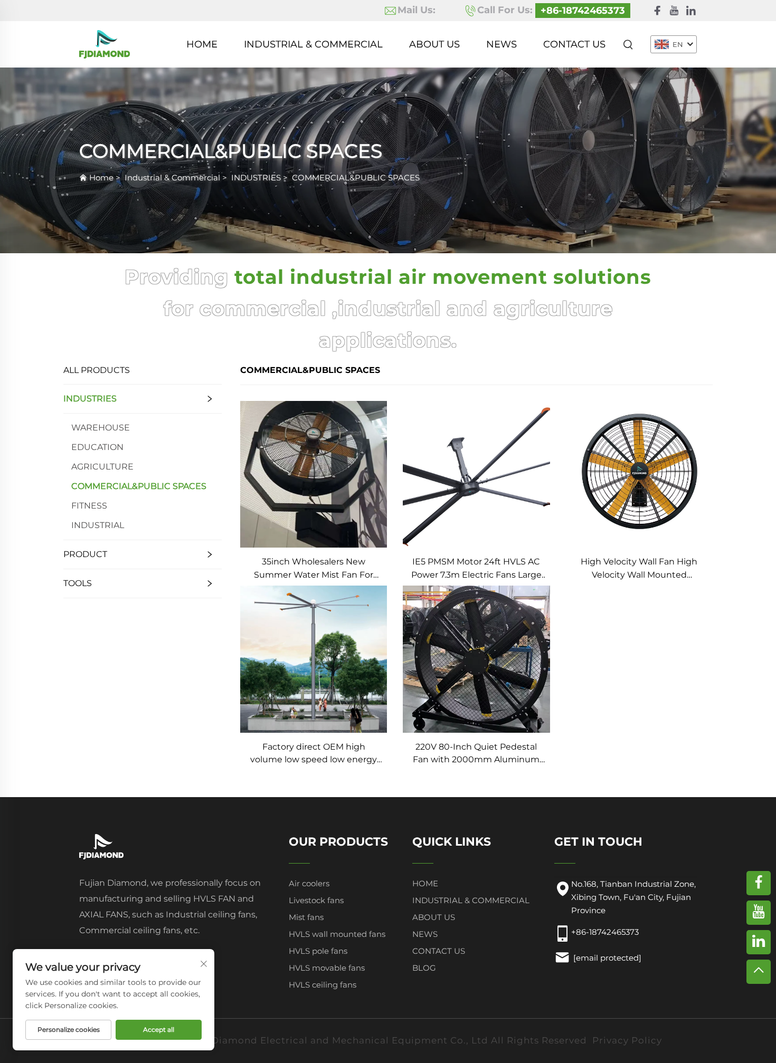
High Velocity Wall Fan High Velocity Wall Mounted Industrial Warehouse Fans (639, 569)
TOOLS (77, 583)
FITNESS (89, 506)
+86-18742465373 (583, 10)
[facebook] (657, 11)
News (501, 44)
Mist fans (306, 917)
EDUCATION (97, 447)
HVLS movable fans (327, 968)
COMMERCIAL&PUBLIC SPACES (356, 178)
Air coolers (309, 883)
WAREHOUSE (100, 428)
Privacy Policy (627, 1040)
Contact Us (574, 44)
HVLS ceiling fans (322, 985)
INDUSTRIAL (97, 525)
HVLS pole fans (318, 951)
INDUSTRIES (256, 178)
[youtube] (674, 11)
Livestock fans (316, 900)
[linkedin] (691, 11)
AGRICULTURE (102, 467)
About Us (434, 44)
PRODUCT (85, 554)
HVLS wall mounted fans (337, 934)
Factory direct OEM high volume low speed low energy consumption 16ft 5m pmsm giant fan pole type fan (313, 754)
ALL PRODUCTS (96, 370)
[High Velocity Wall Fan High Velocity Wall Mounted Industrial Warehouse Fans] (639, 473)
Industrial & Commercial (313, 44)
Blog (424, 968)
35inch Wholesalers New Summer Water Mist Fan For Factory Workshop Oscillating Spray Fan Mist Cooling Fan (314, 569)
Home (201, 44)
